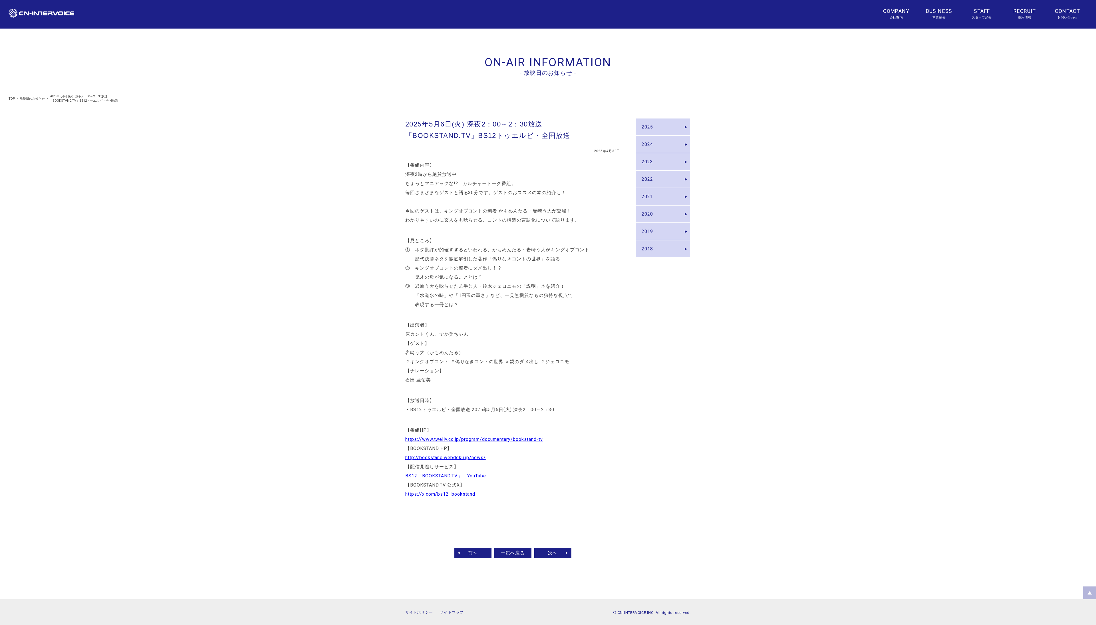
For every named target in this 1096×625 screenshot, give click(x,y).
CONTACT (1067, 11)
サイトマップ (452, 612)
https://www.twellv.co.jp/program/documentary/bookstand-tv (474, 439)
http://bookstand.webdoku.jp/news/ (445, 457)
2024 (647, 144)
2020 (647, 214)
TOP (12, 99)
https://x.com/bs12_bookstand (440, 494)
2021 (647, 196)
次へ (553, 553)
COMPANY (896, 11)
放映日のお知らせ (32, 99)
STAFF (982, 11)
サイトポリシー (419, 612)
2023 (647, 161)
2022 (647, 179)
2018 (647, 249)
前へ (473, 553)
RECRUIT (1025, 11)
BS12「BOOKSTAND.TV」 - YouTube (445, 476)
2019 (647, 231)
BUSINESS (939, 11)
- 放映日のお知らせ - (548, 72)
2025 (647, 127)
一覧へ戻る (513, 553)
